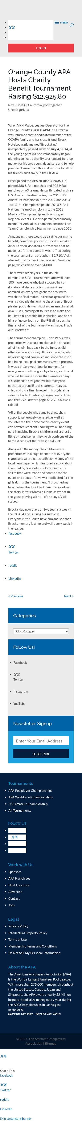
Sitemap (50, 1043)
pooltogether (52, 105)
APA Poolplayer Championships (30, 790)
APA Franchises (19, 878)
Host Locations (19, 885)
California (35, 105)
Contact (14, 898)
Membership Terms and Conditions (32, 946)
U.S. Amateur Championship (28, 804)
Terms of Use (17, 939)
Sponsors (14, 872)
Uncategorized (18, 110)
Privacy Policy (18, 926)
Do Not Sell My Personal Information (34, 953)
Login (41, 48)
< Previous (15, 596)
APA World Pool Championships (30, 797)
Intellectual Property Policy (27, 933)
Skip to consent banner (16, 1118)
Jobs (11, 905)
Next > (69, 596)
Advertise (15, 892)
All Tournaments (19, 810)
